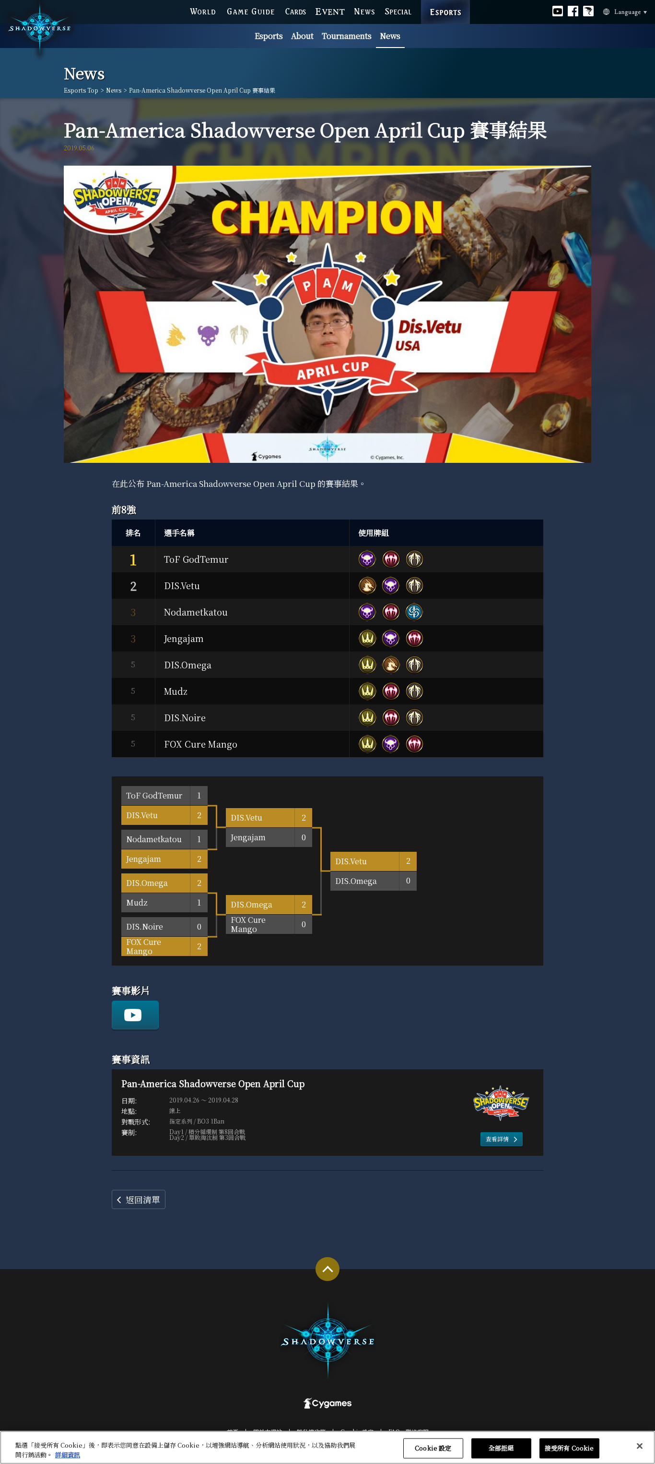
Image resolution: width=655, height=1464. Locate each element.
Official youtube (557, 10)
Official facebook (573, 10)
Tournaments (347, 35)
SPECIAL (398, 10)
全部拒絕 (501, 1448)
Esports (269, 35)
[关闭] (639, 1446)
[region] (327, 1447)
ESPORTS (446, 2)
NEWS (365, 10)
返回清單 (143, 1199)
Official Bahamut (588, 10)
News (390, 35)
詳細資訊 (67, 1454)
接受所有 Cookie (569, 1448)
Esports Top (81, 90)
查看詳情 (497, 1139)
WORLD (203, 10)
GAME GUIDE (250, 10)
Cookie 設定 (433, 1448)
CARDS (296, 10)
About (302, 35)
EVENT (330, 10)
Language (613, 11)
